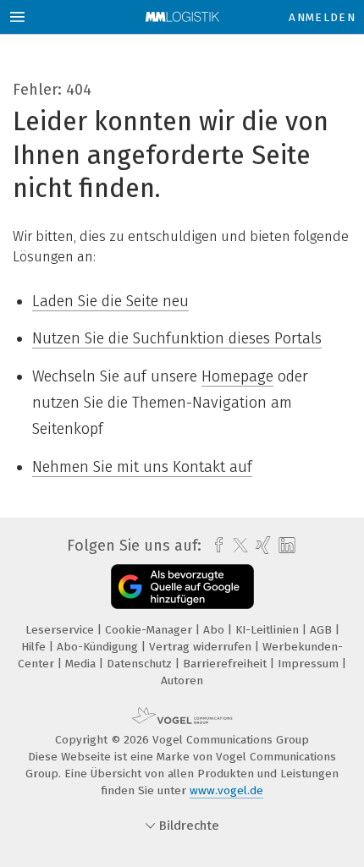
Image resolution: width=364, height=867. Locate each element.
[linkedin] (285, 546)
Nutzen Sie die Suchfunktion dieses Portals (177, 338)
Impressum (310, 663)
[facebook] (215, 546)
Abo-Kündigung (99, 646)
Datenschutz (141, 663)
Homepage (237, 376)
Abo (215, 630)
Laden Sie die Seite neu (110, 301)
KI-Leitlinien (268, 630)
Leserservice (61, 630)
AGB (322, 630)
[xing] (261, 545)
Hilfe (35, 646)
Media (82, 663)
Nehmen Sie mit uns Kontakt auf (142, 467)
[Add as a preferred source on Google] (182, 586)
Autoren (182, 680)
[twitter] (236, 545)
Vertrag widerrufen (202, 646)
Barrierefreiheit (226, 663)
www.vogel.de (226, 790)
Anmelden (322, 17)
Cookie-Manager (150, 630)
